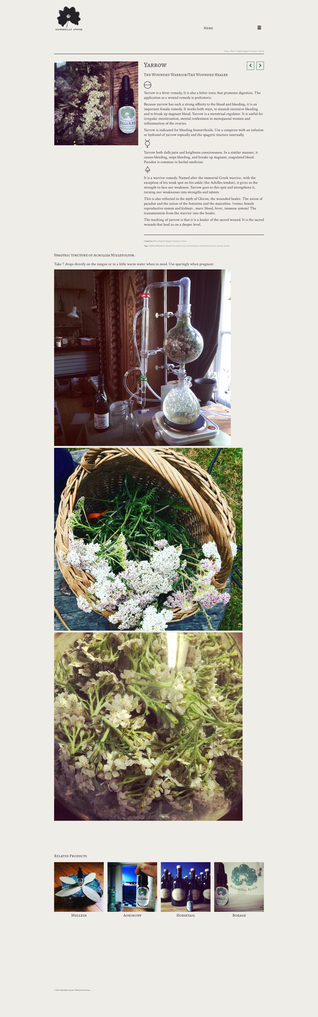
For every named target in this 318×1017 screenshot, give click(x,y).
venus (213, 246)
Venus (183, 241)
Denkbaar (86, 990)
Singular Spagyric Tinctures (169, 241)
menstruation (192, 246)
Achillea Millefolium (157, 246)
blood (168, 246)
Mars (155, 241)
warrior (220, 246)
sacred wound (204, 246)
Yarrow (226, 246)
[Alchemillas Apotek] (87, 19)
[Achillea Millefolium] (96, 102)
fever (173, 246)
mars (184, 246)
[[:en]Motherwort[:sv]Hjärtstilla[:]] (250, 66)
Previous (57, 894)
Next (260, 894)
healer (178, 246)
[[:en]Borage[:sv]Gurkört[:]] (260, 66)
